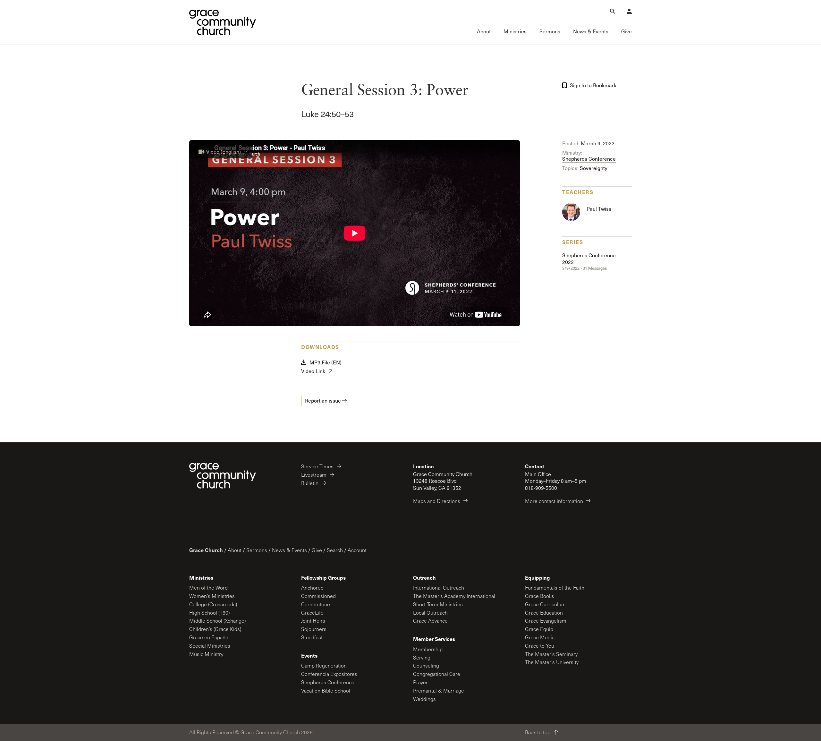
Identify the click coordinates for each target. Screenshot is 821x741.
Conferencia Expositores (329, 673)
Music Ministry (206, 654)
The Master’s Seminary (551, 654)
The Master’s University (552, 662)
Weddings (424, 698)
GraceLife (312, 612)
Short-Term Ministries (438, 604)
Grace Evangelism (545, 620)
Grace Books (539, 595)
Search (335, 550)
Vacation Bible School (325, 690)
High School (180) (209, 612)
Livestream (313, 474)
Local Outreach (430, 612)
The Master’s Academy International (454, 595)
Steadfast (312, 637)
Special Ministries (209, 645)
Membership (428, 649)
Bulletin (309, 483)
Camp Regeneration (324, 665)
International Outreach (438, 587)
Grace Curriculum (545, 604)
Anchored (312, 587)
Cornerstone (315, 604)
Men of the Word (208, 587)
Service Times (317, 466)
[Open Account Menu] (629, 11)
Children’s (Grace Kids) (215, 629)
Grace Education (544, 612)
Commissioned (318, 595)
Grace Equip (539, 629)
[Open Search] (612, 11)
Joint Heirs (313, 620)
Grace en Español (209, 637)
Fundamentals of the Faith (554, 587)
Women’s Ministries (212, 595)
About (234, 550)
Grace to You (539, 645)
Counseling (426, 665)
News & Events (289, 550)
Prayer (420, 682)
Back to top (537, 732)
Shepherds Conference (589, 159)
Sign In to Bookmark (593, 85)
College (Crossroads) (213, 604)
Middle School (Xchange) (217, 620)
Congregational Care (436, 673)
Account (357, 550)
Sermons (256, 550)
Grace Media (539, 637)
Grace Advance (430, 620)
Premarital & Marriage (438, 690)
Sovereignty (593, 168)
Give (317, 550)
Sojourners (313, 629)
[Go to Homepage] (222, 22)
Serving (421, 657)
